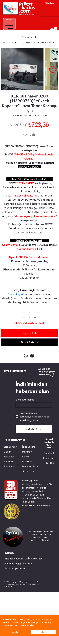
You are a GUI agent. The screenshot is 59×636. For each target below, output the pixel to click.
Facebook (49, 453)
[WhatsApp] (26, 355)
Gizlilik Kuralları (27, 625)
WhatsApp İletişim (15, 568)
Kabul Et (43, 632)
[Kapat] (55, 619)
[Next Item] (52, 69)
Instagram (49, 458)
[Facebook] (32, 355)
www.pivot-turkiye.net (40, 540)
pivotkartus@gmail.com (18, 563)
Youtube (49, 462)
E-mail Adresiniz (26, 399)
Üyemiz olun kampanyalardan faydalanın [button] (46, 371)
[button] (53, 29)
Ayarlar (15, 632)
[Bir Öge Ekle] (35, 317)
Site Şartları (10, 446)
